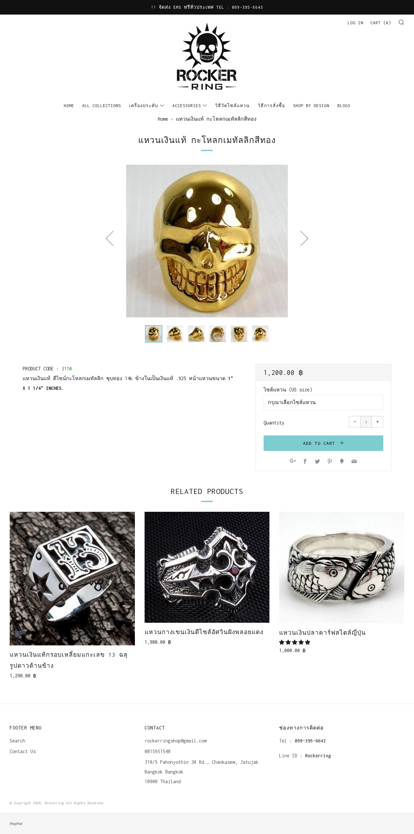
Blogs (343, 105)
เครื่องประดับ (143, 105)
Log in (355, 22)
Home (69, 105)
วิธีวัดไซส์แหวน (232, 105)
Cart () (380, 22)
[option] (207, 241)
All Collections (101, 105)
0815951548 (157, 751)
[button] (153, 334)
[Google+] (293, 462)
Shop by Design (311, 105)
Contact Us (23, 751)
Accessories (186, 105)
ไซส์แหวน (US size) (288, 389)
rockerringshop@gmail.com (176, 740)
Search (17, 740)
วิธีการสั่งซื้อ (271, 105)
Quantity (274, 422)
